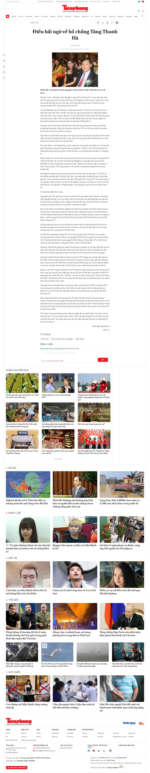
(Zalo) (48, 748)
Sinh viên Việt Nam (81, 1)
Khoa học (121, 16)
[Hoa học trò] (141, 723)
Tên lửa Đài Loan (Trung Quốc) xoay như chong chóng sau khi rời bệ (56, 664)
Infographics (88, 730)
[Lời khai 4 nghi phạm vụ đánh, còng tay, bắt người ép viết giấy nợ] (122, 529)
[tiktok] (100, 751)
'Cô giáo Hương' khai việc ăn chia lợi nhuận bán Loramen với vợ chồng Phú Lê (28, 548)
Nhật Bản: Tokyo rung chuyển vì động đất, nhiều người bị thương (19, 664)
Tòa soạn (106, 1)
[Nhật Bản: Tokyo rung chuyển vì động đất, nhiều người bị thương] (22, 652)
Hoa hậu (129, 16)
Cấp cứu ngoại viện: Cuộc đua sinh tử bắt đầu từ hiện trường (73, 706)
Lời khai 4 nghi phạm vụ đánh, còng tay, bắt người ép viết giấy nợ (120, 547)
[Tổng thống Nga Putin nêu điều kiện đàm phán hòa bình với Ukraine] (122, 616)
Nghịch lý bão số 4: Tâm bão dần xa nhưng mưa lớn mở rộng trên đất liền (27, 502)
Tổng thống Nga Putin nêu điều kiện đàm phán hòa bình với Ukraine (120, 634)
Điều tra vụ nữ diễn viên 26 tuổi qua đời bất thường (120, 592)
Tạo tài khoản (58, 348)
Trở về (4, 78)
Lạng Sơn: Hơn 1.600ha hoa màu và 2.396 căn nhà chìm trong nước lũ (120, 502)
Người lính (85, 16)
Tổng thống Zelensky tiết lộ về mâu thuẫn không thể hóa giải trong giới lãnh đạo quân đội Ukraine (26, 635)
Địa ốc (37, 16)
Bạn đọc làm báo (18, 767)
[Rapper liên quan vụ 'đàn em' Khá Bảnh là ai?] (75, 529)
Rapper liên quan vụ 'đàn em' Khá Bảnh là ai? (75, 547)
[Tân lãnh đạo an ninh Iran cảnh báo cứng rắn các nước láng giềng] (128, 652)
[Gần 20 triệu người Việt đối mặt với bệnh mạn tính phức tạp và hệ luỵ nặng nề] (122, 688)
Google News (117, 23)
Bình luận (4, 72)
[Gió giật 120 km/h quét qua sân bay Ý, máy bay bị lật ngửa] (93, 652)
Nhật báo (25, 730)
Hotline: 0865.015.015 (46, 1)
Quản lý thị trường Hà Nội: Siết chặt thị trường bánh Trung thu (21, 425)
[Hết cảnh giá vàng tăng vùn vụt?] (94, 412)
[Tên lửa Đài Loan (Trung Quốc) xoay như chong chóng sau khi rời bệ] (57, 652)
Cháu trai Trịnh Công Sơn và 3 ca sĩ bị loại (74, 592)
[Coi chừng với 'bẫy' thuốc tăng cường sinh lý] (28, 688)
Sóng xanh (28, 16)
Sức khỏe (44, 16)
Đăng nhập (44, 348)
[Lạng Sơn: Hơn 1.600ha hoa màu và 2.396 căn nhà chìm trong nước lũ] (122, 484)
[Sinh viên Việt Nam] (129, 723)
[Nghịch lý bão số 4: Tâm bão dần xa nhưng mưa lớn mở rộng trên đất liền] (28, 484)
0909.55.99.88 (40, 748)
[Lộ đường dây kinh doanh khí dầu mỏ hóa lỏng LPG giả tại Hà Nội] (58, 412)
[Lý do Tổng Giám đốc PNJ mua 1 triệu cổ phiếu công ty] (22, 439)
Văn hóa (97, 16)
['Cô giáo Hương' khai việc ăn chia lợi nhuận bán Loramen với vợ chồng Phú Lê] (28, 529)
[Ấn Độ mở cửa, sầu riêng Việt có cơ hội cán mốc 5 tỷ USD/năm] (22, 383)
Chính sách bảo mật (126, 745)
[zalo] (105, 751)
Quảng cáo (116, 1)
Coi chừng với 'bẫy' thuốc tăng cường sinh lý (26, 706)
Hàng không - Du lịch (120, 737)
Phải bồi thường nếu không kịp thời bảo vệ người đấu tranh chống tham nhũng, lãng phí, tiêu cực (73, 503)
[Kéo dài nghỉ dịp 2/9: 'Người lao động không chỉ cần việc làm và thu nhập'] (94, 439)
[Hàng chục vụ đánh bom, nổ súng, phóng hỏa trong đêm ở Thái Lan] (75, 616)
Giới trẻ (60, 16)
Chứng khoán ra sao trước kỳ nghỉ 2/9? (56, 396)
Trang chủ (7, 16)
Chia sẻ (4, 61)
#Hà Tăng (79, 339)
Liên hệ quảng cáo (40, 745)
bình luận (112, 23)
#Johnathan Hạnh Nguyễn (62, 339)
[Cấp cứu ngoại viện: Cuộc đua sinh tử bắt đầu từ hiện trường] (75, 688)
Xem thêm (142, 16)
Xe (92, 16)
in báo (108, 23)
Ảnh (38, 730)
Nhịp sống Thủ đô (11, 740)
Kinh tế (20, 16)
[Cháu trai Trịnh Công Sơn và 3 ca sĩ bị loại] (75, 574)
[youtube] (143, 1)
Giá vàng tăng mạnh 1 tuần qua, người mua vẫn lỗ (58, 452)
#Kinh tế (44, 339)
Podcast (55, 730)
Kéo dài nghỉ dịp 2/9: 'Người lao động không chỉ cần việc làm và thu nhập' (93, 452)
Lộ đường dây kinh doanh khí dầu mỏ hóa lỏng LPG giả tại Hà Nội (57, 425)
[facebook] (139, 1)
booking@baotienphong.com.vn (45, 751)
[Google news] (111, 751)
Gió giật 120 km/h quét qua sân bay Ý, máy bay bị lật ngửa (92, 664)
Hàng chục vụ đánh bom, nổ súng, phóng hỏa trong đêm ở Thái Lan (72, 634)
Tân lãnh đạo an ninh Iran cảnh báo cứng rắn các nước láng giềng (127, 664)
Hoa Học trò (95, 1)
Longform (71, 730)
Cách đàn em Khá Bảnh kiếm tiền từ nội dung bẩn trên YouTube (26, 592)
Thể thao (77, 16)
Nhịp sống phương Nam (29, 740)
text (103, 23)
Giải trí (105, 16)
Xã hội (14, 16)
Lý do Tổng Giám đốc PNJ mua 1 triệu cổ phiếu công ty (22, 452)
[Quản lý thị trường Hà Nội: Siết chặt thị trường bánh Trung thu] (22, 412)
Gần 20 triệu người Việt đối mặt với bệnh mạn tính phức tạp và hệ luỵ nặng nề (122, 707)
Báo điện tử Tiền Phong (75, 8)
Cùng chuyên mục (17, 370)
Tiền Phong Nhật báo (64, 1)
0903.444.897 (67, 748)
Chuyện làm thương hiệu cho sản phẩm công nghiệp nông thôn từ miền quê (94, 397)
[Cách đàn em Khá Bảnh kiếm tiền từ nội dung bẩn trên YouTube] (28, 574)
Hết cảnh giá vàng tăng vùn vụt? (91, 424)
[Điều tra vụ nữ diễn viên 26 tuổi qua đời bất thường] (122, 574)
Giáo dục (112, 16)
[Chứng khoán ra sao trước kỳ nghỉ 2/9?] (58, 383)
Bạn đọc (100, 737)
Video (136, 16)
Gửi (103, 360)
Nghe (4, 55)
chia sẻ (98, 23)
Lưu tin (4, 66)
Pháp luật (68, 16)
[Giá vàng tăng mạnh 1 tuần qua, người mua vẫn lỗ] (58, 439)
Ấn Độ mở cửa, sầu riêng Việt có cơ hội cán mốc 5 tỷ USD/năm (22, 396)
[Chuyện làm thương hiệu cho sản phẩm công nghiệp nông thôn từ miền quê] (94, 383)
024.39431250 (13, 752)
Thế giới (52, 16)
